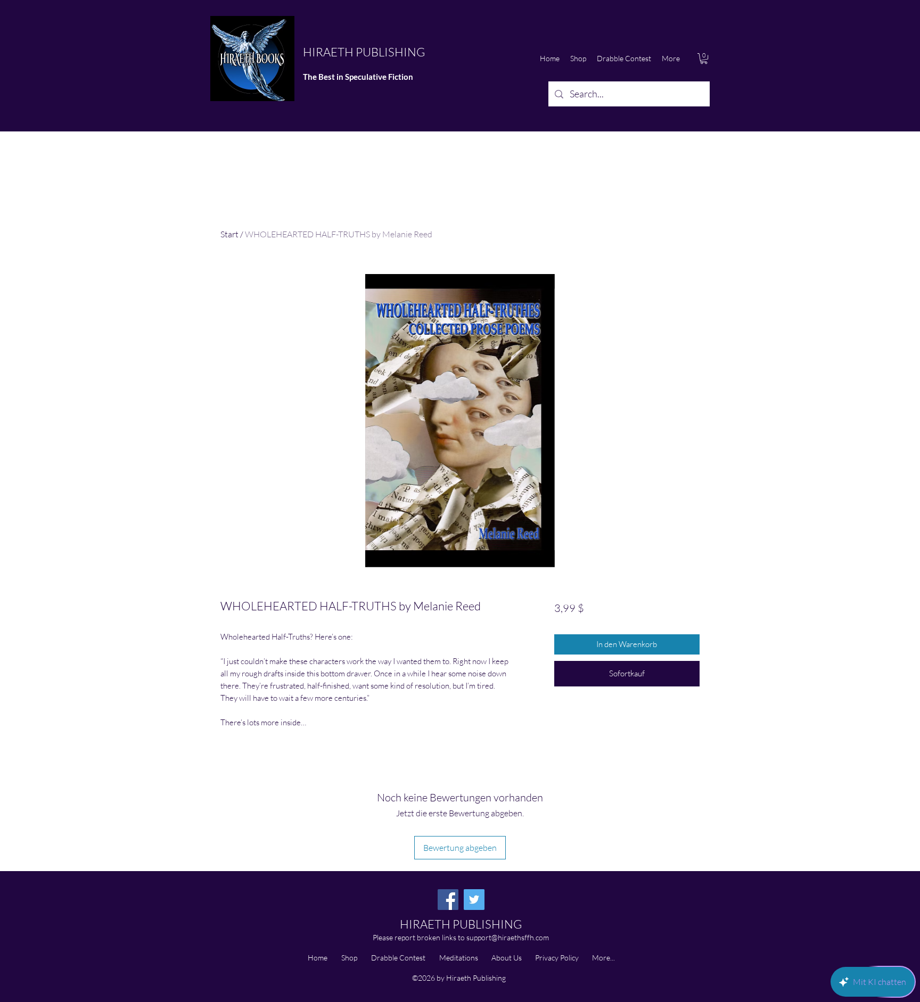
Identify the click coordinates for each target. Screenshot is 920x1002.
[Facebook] (448, 899)
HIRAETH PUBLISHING (364, 52)
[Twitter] (474, 899)
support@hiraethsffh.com (507, 937)
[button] (703, 58)
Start (229, 234)
